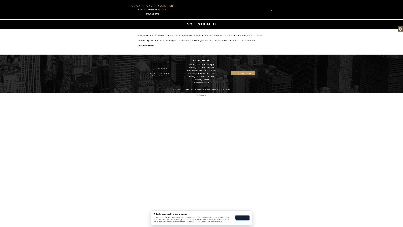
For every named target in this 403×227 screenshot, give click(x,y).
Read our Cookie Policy (214, 222)
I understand (242, 218)
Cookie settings (201, 95)
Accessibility (207, 89)
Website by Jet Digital (221, 89)
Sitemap (198, 89)
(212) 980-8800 (152, 14)
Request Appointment (243, 73)
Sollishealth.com (145, 45)
